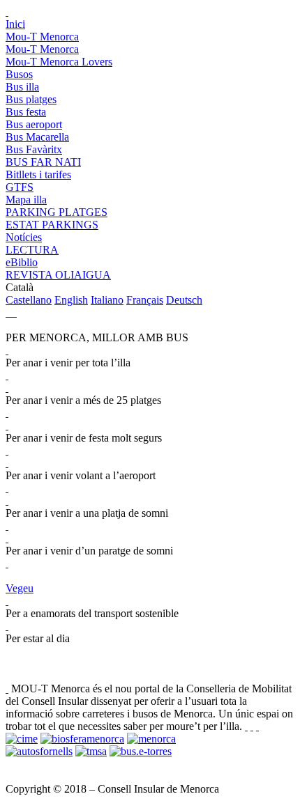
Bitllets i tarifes (38, 174)
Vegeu (19, 588)
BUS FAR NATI (43, 162)
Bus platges (31, 99)
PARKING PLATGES (56, 212)
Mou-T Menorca (42, 36)
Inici (15, 24)
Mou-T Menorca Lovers (59, 62)
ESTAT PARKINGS (52, 225)
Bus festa (26, 112)
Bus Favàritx (34, 149)
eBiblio (22, 262)
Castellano (29, 300)
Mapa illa (26, 199)
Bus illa (22, 87)
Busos (19, 74)
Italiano (107, 300)
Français (144, 300)
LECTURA (32, 250)
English (71, 300)
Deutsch (184, 300)
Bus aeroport (34, 124)
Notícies (24, 237)
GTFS (19, 187)
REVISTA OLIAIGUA (58, 275)
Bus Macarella (37, 137)
